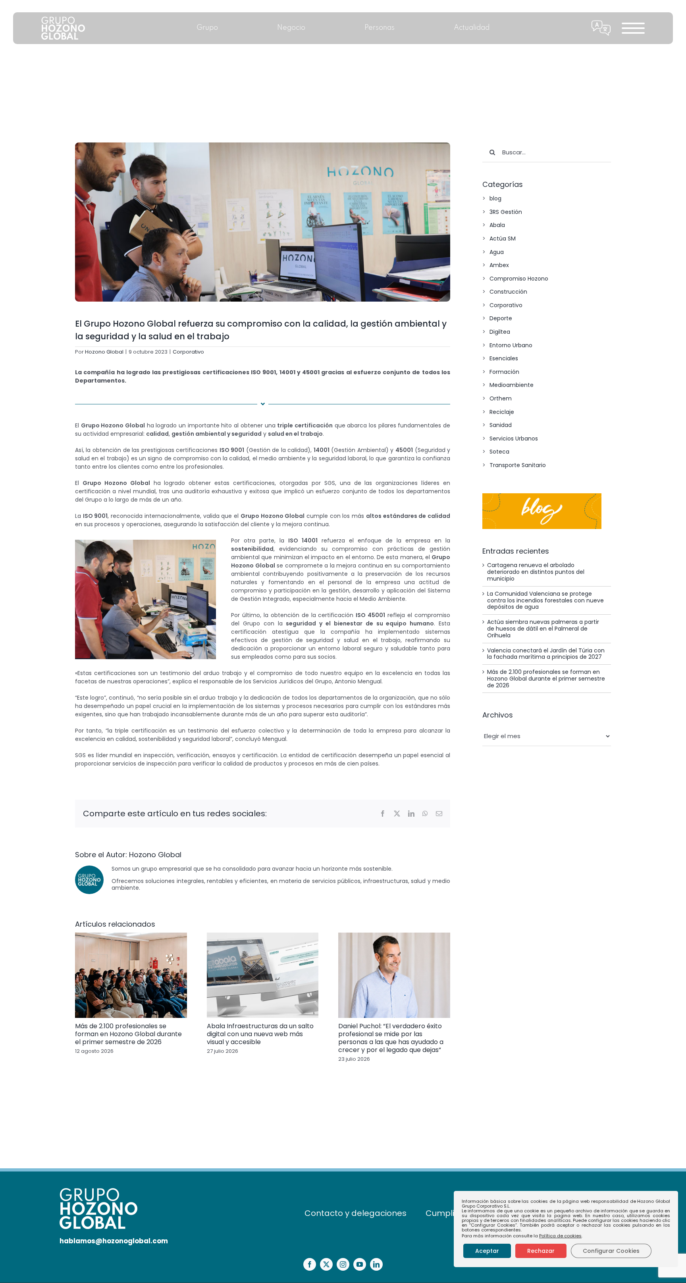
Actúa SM (502, 238)
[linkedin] (376, 1264)
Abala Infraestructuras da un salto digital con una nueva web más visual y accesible (260, 1033)
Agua (496, 252)
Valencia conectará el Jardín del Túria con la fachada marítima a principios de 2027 (546, 653)
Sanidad (500, 425)
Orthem (500, 398)
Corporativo (188, 352)
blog (495, 198)
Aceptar (487, 1251)
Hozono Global (104, 352)
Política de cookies (560, 1236)
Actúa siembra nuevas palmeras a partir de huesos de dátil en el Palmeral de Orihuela (543, 628)
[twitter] (326, 1264)
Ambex (499, 265)
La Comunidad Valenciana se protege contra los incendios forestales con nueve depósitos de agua (545, 600)
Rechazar (541, 1251)
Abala (497, 225)
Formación (504, 372)
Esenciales (503, 358)
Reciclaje (501, 412)
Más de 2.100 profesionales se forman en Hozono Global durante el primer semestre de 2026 (128, 1033)
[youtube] (359, 1264)
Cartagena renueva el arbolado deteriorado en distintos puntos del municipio (535, 572)
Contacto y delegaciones (355, 1213)
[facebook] (309, 1264)
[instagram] (343, 1264)
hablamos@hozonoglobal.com (114, 1241)
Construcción (508, 292)
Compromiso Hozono (518, 279)
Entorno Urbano (510, 345)
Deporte (500, 318)
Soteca (499, 452)
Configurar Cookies (611, 1251)
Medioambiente (511, 385)
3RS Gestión (505, 212)
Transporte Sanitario (517, 465)
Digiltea (499, 332)
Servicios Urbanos (513, 438)
